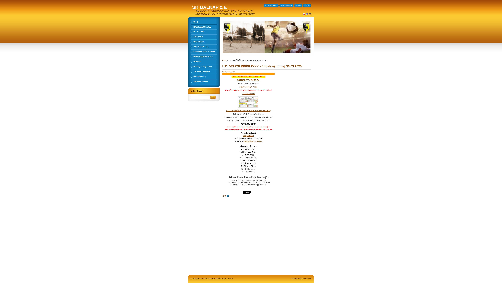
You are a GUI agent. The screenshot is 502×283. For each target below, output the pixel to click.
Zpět (224, 196)
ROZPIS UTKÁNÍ (248, 94)
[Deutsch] (310, 14)
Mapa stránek (287, 5)
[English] (307, 14)
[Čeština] (304, 14)
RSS (299, 5)
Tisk (308, 5)
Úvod (224, 60)
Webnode (307, 278)
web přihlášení (248, 136)
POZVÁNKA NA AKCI (248, 87)
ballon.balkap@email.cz (253, 141)
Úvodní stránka (272, 5)
